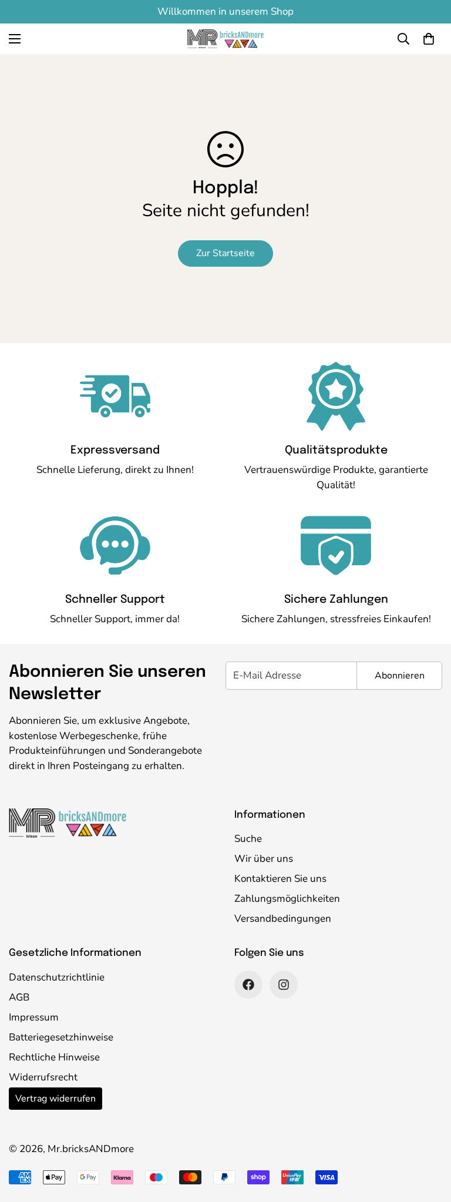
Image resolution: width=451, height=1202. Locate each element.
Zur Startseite (225, 253)
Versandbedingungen (282, 918)
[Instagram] (284, 985)
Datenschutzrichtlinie (57, 977)
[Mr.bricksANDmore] (225, 38)
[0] (428, 38)
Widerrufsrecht (43, 1077)
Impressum (34, 1017)
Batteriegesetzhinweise (61, 1037)
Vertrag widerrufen (55, 1098)
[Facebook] (248, 985)
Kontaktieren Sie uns (280, 878)
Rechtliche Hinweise (54, 1057)
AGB (19, 997)
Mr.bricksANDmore (91, 1149)
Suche (248, 838)
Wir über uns (263, 858)
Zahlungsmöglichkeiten (287, 898)
